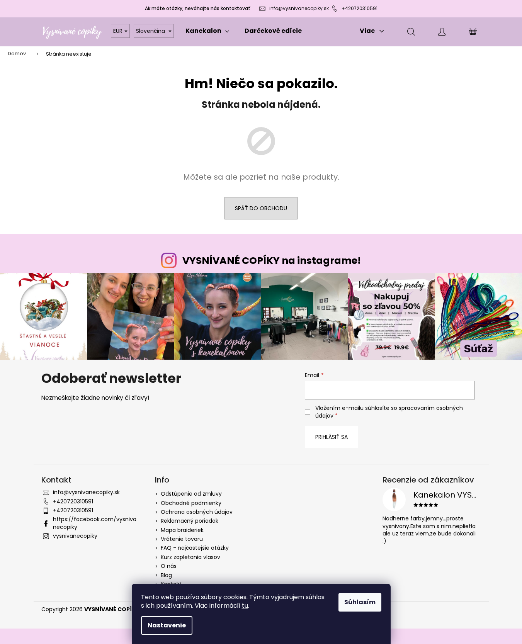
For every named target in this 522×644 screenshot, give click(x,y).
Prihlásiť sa (331, 437)
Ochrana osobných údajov (197, 512)
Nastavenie (167, 625)
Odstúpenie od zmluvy (191, 494)
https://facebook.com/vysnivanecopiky (94, 522)
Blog (166, 575)
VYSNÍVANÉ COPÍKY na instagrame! (271, 260)
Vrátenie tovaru (182, 539)
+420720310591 (359, 8)
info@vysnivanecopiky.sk (299, 8)
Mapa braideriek (182, 530)
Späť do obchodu (261, 208)
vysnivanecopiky (75, 536)
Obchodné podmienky (191, 503)
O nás (169, 566)
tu (245, 605)
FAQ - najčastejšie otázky (195, 548)
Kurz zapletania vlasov (190, 557)
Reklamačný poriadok (189, 521)
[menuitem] (207, 30)
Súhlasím (360, 602)
